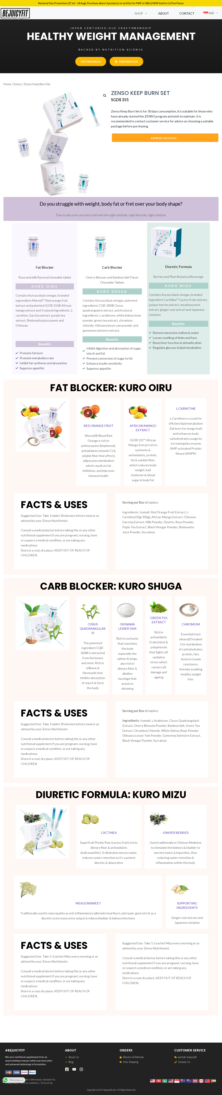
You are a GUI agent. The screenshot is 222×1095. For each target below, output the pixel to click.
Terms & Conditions (29, 1082)
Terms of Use (46, 1082)
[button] (148, 13)
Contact (186, 13)
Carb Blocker (112, 267)
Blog (71, 1062)
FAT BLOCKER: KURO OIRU (111, 388)
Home (7, 84)
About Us (74, 1057)
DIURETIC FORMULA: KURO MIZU (111, 795)
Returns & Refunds (133, 1057)
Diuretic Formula (178, 266)
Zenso (17, 84)
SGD (211, 13)
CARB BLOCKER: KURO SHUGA (111, 586)
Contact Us (184, 1062)
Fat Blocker (45, 267)
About (163, 13)
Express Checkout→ (165, 138)
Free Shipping (130, 1062)
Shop (139, 13)
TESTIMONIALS (90, 61)
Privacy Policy (11, 1082)
